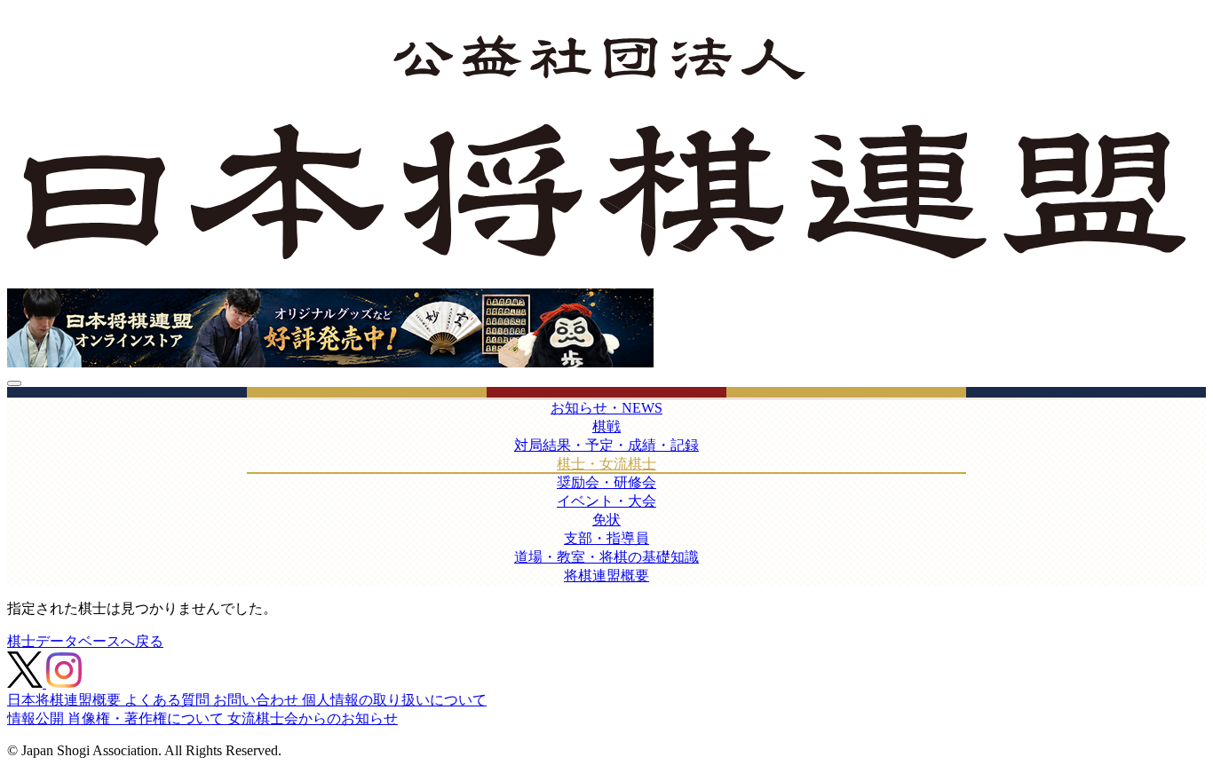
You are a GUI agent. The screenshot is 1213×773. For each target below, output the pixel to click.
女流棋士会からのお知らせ (312, 718)
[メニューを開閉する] (14, 383)
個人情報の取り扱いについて (394, 699)
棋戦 (606, 426)
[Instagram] (64, 682)
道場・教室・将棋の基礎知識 (606, 556)
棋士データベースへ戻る (85, 641)
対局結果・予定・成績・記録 (606, 445)
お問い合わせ (257, 699)
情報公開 (37, 718)
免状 (606, 519)
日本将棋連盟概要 (65, 699)
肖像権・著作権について (147, 718)
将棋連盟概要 (606, 575)
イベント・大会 (606, 501)
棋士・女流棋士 (606, 463)
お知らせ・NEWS (606, 407)
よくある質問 (168, 699)
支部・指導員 (606, 538)
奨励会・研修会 (606, 482)
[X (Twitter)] (26, 682)
